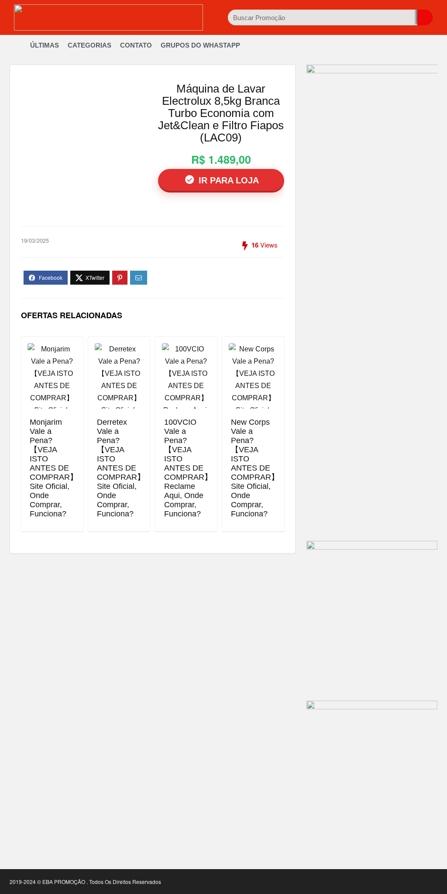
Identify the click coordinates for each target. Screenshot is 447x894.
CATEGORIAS (89, 45)
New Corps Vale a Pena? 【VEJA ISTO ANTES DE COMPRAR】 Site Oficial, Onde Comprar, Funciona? (255, 468)
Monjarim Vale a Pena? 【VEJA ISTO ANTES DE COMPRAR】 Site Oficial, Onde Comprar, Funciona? (54, 468)
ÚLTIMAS (44, 45)
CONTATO (136, 45)
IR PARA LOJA (227, 180)
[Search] (425, 17)
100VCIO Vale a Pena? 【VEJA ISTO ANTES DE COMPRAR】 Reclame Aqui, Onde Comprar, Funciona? (188, 468)
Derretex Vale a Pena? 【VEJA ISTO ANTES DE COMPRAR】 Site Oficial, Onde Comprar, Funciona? (121, 468)
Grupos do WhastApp (200, 45)
